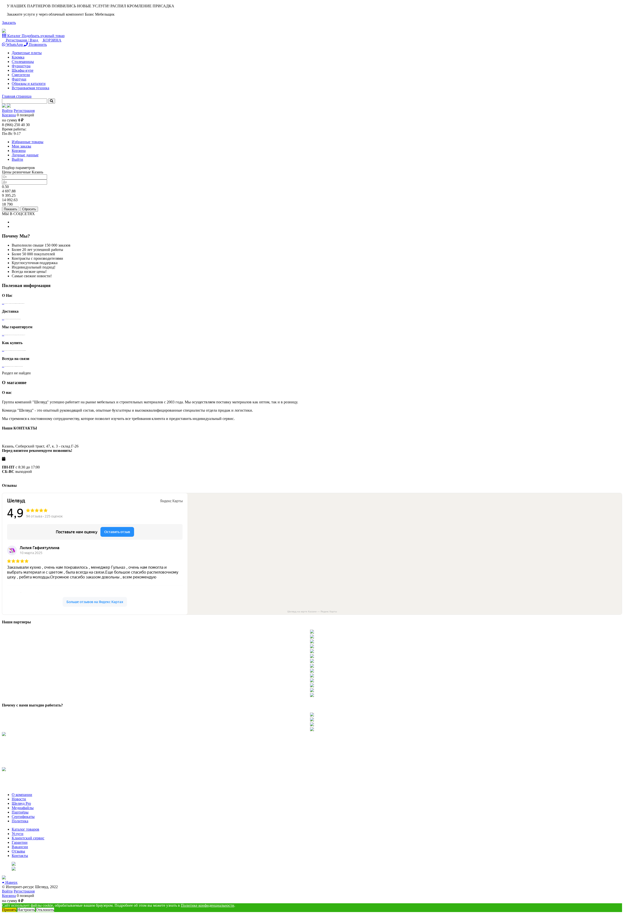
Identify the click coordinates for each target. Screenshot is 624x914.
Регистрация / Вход (22, 40)
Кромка (18, 57)
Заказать (9, 22)
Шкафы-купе (22, 70)
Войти (7, 111)
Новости (19, 799)
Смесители (21, 75)
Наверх (11, 882)
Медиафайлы (23, 808)
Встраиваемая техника (30, 88)
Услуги (17, 834)
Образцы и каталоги (29, 83)
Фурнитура (21, 66)
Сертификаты (23, 817)
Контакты (20, 856)
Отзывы (18, 851)
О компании (22, 795)
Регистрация (24, 111)
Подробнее (3, 319)
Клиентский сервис (28, 838)
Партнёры (20, 812)
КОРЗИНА (51, 40)
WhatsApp (14, 44)
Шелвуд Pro (21, 803)
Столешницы (23, 62)
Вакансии (20, 847)
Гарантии (20, 842)
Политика (20, 821)
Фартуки (19, 79)
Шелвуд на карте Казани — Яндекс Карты (312, 611)
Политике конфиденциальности (207, 905)
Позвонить (37, 44)
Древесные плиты (27, 53)
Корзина (9, 115)
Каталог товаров (25, 829)
